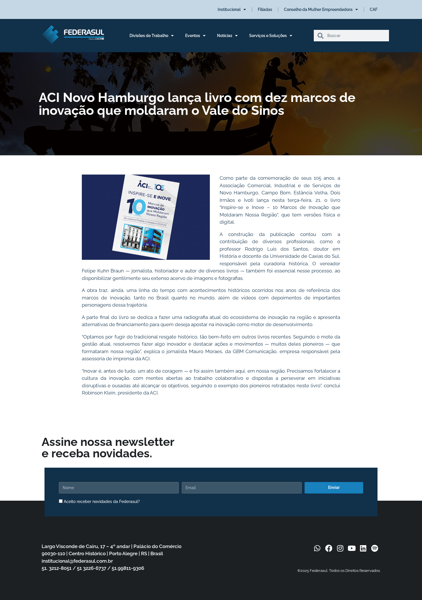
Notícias (224, 35)
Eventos (192, 35)
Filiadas (265, 9)
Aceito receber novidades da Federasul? (102, 501)
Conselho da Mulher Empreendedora (318, 9)
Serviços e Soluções (268, 35)
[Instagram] (340, 548)
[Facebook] (328, 548)
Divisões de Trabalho (148, 35)
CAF (374, 9)
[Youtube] (351, 548)
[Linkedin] (363, 548)
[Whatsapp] (317, 548)
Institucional (229, 9)
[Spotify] (374, 548)
